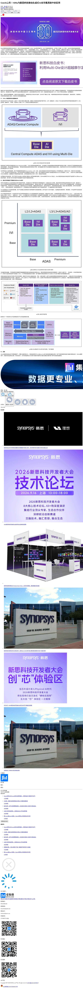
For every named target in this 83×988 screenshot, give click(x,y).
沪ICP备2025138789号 (32, 982)
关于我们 (25, 898)
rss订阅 (33, 898)
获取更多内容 (4, 821)
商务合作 (29, 898)
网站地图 (20, 898)
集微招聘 (12, 898)
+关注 (2, 773)
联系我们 (16, 898)
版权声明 (7, 898)
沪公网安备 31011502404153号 (10, 986)
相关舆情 (3, 7)
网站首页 (3, 898)
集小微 (5, 6)
